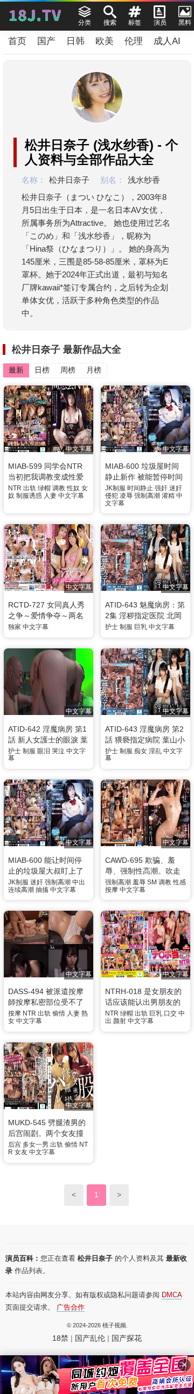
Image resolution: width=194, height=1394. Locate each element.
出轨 (29, 488)
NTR (15, 488)
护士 (111, 627)
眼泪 (43, 751)
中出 (78, 882)
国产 (46, 41)
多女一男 (35, 1144)
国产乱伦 (90, 1338)
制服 (126, 627)
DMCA (172, 1295)
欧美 (104, 41)
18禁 (60, 1338)
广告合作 (71, 1307)
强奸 (161, 488)
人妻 (50, 495)
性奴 (73, 488)
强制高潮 (147, 495)
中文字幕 (71, 495)
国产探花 (127, 1338)
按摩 (111, 889)
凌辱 (126, 495)
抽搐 (42, 889)
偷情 (58, 1013)
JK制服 (115, 488)
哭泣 (58, 751)
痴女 (140, 751)
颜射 (119, 1021)
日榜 (42, 370)
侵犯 (111, 495)
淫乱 (155, 751)
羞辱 (139, 882)
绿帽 (44, 488)
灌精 (168, 495)
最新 (16, 370)
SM (152, 882)
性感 (179, 882)
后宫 (14, 1144)
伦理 (133, 41)
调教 (58, 488)
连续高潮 (21, 889)
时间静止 (140, 488)
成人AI (167, 41)
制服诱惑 (29, 495)
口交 (170, 1013)
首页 (17, 41)
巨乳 (140, 627)
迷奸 (175, 488)
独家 (14, 627)
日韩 (75, 41)
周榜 (67, 370)
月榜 (93, 370)
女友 (21, 1152)
